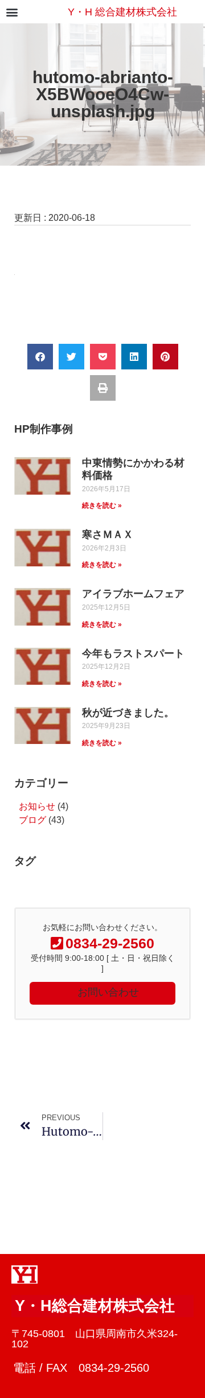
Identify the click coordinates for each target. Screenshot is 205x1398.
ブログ (32, 820)
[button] (11, 11)
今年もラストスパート (133, 653)
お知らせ (37, 806)
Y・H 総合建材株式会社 (122, 12)
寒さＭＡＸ (107, 534)
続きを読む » (102, 505)
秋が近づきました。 (128, 712)
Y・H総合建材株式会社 (95, 1305)
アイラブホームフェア (133, 593)
